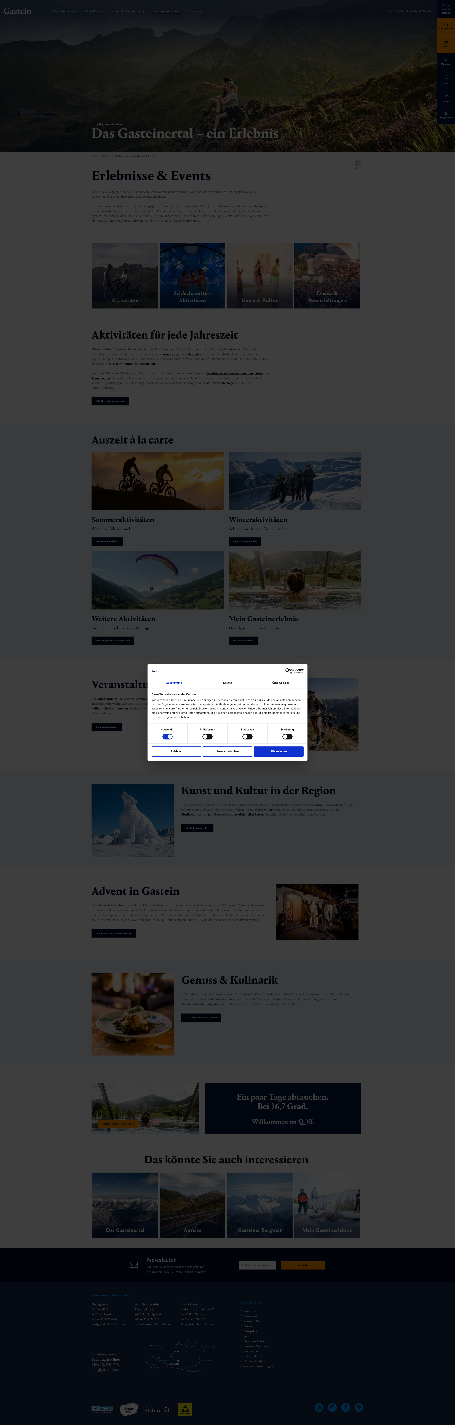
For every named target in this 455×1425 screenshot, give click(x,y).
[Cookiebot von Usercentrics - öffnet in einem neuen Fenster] (288, 671)
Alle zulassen (278, 751)
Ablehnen (176, 751)
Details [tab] (227, 682)
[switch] (207, 737)
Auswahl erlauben (227, 751)
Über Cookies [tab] (280, 682)
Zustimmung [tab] (174, 682)
